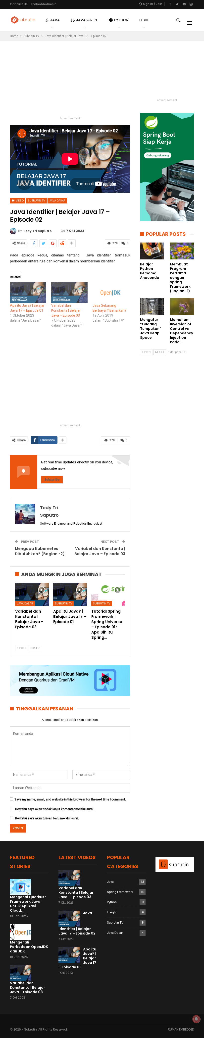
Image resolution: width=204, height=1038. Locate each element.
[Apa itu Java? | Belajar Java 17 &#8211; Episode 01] (28, 292)
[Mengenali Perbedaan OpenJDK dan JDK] (20, 932)
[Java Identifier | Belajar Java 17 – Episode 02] (69, 919)
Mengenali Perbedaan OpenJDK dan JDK (29, 947)
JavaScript (87, 19)
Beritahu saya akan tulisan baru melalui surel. (47, 818)
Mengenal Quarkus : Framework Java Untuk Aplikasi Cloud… (28, 903)
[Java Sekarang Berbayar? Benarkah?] (111, 292)
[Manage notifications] (196, 1019)
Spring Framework (120, 892)
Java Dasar (57, 200)
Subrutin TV (36, 200)
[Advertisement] (70, 80)
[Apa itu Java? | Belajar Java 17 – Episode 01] (70, 594)
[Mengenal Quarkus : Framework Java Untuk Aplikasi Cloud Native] (20, 887)
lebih (143, 19)
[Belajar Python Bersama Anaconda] (152, 251)
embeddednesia (43, 4)
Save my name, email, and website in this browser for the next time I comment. (70, 799)
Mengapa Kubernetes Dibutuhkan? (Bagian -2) (40, 551)
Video (19, 200)
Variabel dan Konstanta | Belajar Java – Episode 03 (66, 310)
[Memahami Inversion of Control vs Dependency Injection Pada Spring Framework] (182, 306)
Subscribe (52, 479)
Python (121, 19)
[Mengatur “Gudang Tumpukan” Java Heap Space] (152, 306)
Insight (112, 912)
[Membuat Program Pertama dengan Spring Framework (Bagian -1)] (182, 251)
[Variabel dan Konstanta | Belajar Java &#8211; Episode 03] (69, 292)
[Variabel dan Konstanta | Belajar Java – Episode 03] (32, 594)
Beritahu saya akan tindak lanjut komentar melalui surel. (54, 809)
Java (55, 19)
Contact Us (19, 4)
